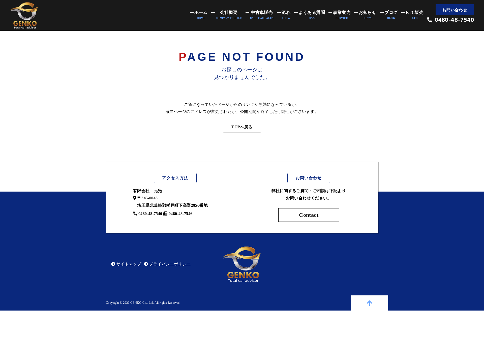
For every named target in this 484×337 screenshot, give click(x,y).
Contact (308, 215)
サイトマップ (128, 264)
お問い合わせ (454, 10)
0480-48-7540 (453, 19)
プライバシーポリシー (169, 264)
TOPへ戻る (241, 127)
